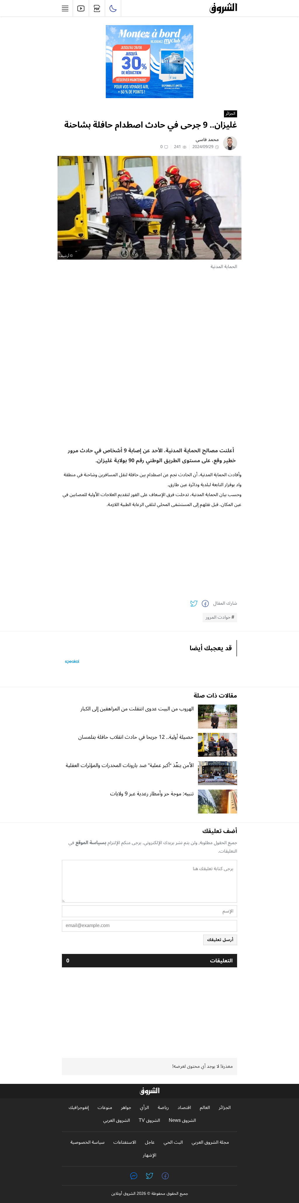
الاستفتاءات (124, 1142)
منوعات (105, 1107)
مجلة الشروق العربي (210, 1142)
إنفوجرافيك (79, 1107)
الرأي (144, 1107)
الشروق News (182, 1120)
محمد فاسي (207, 139)
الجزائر (230, 113)
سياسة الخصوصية (87, 1142)
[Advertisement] (149, 316)
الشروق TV (149, 1120)
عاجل (150, 1142)
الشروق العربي (116, 1120)
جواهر (126, 1107)
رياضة (163, 1107)
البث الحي (173, 1142)
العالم (205, 1107)
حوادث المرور (218, 617)
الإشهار (149, 1155)
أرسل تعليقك (220, 940)
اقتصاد (184, 1107)
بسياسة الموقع (90, 843)
